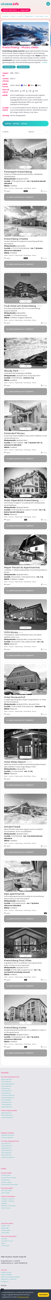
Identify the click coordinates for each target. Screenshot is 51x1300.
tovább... (45, 62)
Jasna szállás (5, 1193)
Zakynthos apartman (8, 1157)
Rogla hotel (5, 1228)
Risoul (3, 1243)
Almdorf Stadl (12, 826)
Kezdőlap (5, 16)
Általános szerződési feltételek (10, 1277)
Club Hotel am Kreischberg (20, 306)
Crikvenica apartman (8, 1095)
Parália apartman (6, 1150)
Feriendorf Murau (14, 433)
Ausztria (19, 16)
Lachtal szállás (5, 1175)
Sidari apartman (6, 1155)
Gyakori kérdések (6, 1274)
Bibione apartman (7, 1115)
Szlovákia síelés (7, 1188)
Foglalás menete (6, 1272)
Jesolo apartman (6, 1113)
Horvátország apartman (10, 1077)
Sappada (4, 1203)
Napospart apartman (7, 1135)
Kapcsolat (4, 1270)
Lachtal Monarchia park (8, 1177)
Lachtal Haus (5, 1180)
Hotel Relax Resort (15, 762)
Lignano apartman (7, 1117)
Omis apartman (6, 1100)
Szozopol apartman (7, 1137)
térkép (16, 123)
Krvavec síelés (5, 1230)
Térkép (45, 191)
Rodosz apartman (6, 1146)
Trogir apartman (6, 1104)
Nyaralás (5, 1072)
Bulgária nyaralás (7, 1133)
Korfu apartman (6, 1153)
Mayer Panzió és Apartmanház (22, 567)
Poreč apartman (6, 1081)
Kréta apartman (6, 1148)
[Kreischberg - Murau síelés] (25, 34)
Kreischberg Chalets (16, 238)
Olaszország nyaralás (9, 1110)
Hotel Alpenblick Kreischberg (21, 500)
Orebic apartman (6, 1079)
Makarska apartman (7, 1097)
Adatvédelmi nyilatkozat (8, 1279)
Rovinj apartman (6, 1091)
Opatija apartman (6, 1107)
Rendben (43, 1295)
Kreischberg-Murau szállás (9, 1184)
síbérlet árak (9, 67)
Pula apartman (6, 1093)
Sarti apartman (6, 1143)
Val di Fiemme (5, 1208)
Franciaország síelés (8, 1236)
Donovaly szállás (6, 1190)
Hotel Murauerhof (14, 697)
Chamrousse (5, 1245)
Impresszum (5, 1281)
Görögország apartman (10, 1141)
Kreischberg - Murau (41, 16)
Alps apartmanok (14, 893)
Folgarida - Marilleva (7, 1201)
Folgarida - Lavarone (7, 1199)
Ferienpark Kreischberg (18, 171)
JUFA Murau (11, 632)
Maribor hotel (5, 1226)
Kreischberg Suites (15, 1027)
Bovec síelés (5, 1232)
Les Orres (4, 1239)
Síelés (13, 16)
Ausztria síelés (6, 1173)
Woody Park (11, 370)
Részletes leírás (23, 1297)
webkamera (23, 67)
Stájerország (29, 16)
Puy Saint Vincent (7, 1241)
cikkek (24, 123)
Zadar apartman (6, 1102)
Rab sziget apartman (7, 1084)
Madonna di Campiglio (8, 1205)
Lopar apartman (6, 1086)
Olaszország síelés (8, 1196)
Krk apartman (5, 1088)
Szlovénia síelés (7, 1223)
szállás (8, 123)
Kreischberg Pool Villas (17, 960)
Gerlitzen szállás (6, 1182)
